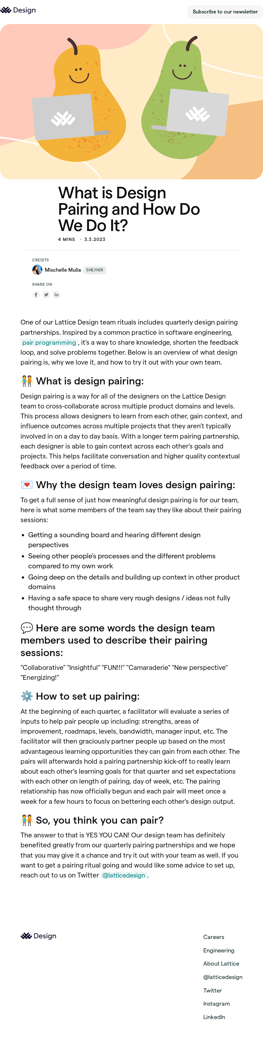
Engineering (218, 950)
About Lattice (221, 963)
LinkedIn (214, 1017)
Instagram (216, 1003)
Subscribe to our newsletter (225, 11)
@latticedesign (124, 875)
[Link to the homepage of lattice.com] (18, 10)
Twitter (212, 990)
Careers (213, 937)
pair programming (49, 342)
